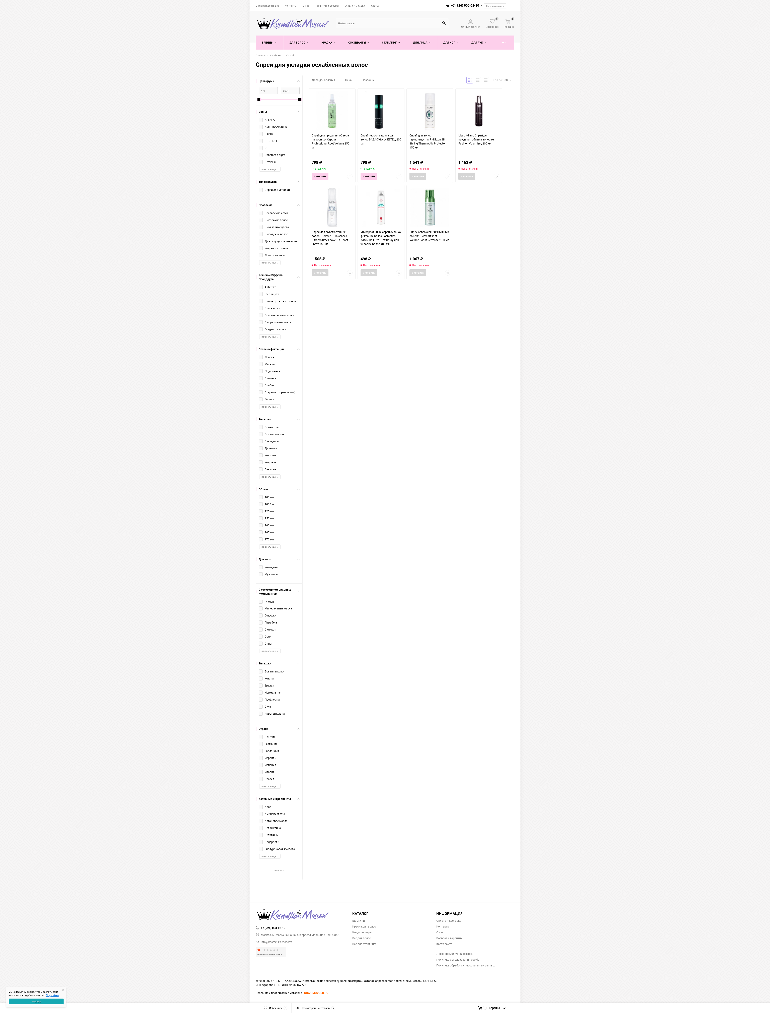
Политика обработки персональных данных (465, 965)
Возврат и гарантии (449, 938)
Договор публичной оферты (454, 953)
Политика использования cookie (457, 959)
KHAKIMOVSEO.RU (316, 993)
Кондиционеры (362, 932)
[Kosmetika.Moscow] (301, 915)
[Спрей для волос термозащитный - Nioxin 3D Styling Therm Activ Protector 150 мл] (429, 110)
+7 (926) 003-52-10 (465, 5)
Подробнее (52, 995)
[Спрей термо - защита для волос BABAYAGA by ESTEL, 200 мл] (381, 110)
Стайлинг (276, 55)
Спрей (290, 55)
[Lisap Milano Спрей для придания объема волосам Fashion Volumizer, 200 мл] (478, 110)
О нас (306, 5)
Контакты (291, 5)
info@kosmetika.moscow (277, 942)
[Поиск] (444, 23)
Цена (348, 80)
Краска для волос (364, 926)
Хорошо (36, 1001)
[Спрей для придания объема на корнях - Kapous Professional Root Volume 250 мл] (332, 110)
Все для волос (361, 938)
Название (368, 80)
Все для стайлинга (364, 944)
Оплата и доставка (267, 5)
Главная (260, 55)
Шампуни (358, 920)
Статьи (375, 5)
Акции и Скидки (355, 5)
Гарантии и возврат (327, 5)
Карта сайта (444, 944)
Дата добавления (323, 80)
